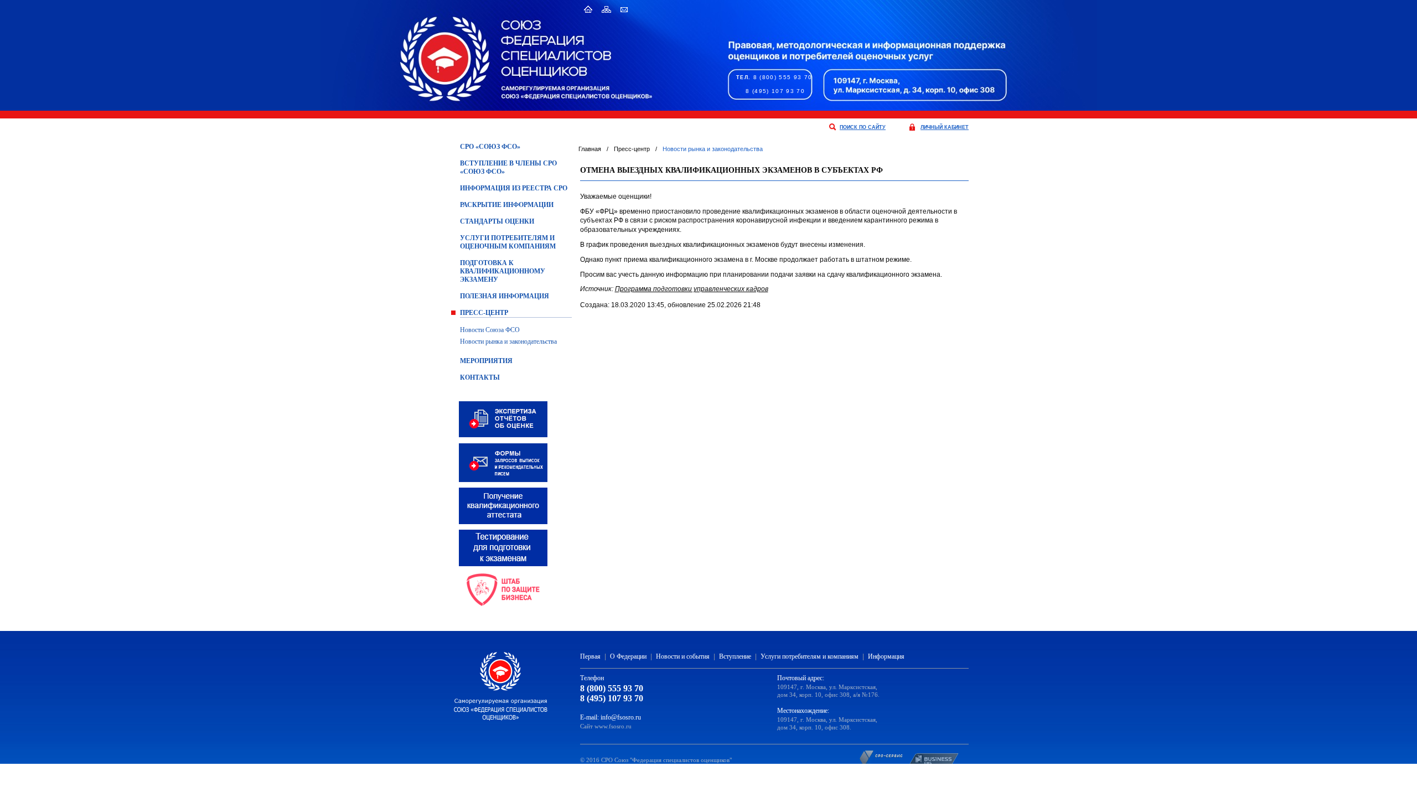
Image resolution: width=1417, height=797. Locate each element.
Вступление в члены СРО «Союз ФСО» (508, 167)
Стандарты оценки (497, 221)
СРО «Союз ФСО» (490, 147)
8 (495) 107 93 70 (775, 91)
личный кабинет (944, 127)
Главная (589, 149)
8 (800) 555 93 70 (783, 77)
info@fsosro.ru (621, 717)
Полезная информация (504, 296)
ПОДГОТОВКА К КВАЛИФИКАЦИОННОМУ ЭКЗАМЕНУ (502, 271)
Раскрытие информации (507, 205)
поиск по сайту (863, 127)
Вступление (735, 656)
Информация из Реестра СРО (513, 188)
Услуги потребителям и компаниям (810, 656)
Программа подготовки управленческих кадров (691, 289)
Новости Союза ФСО (490, 330)
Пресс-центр (484, 313)
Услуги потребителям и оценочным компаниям (508, 242)
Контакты (480, 377)
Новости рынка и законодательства (508, 341)
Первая (590, 656)
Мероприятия (486, 361)
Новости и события (683, 656)
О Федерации (628, 656)
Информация (886, 656)
